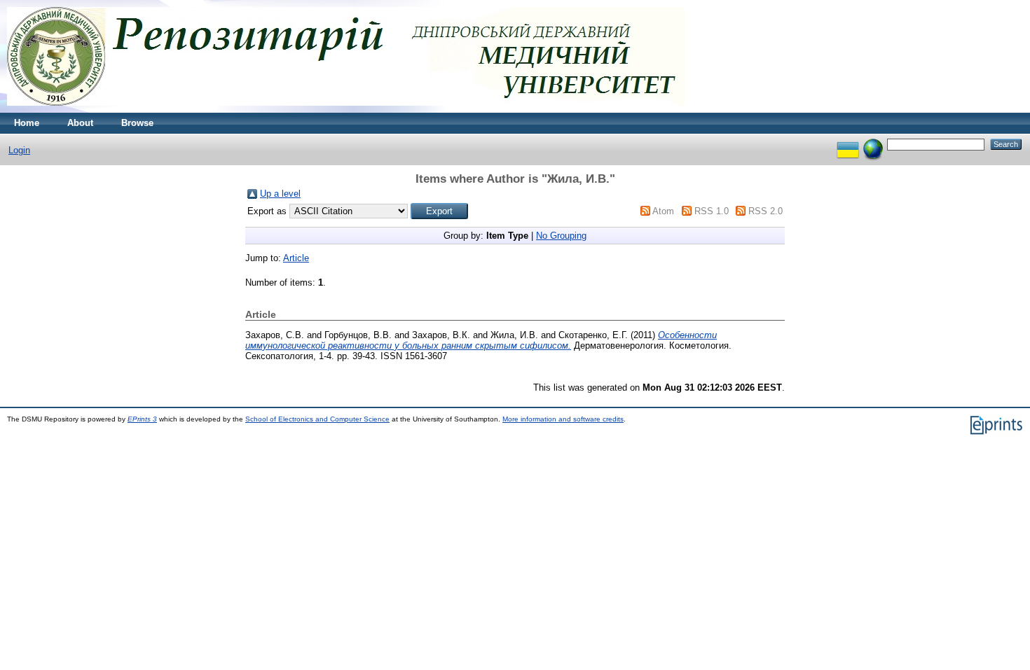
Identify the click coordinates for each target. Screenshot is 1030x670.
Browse (137, 123)
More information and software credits (563, 419)
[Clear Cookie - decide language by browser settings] (873, 144)
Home (26, 123)
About (80, 123)
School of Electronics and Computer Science (317, 419)
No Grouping (561, 235)
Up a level (280, 193)
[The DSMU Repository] (346, 109)
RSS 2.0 (765, 211)
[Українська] (848, 144)
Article (296, 258)
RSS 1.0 (711, 211)
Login (19, 150)
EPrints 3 (142, 419)
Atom (663, 211)
